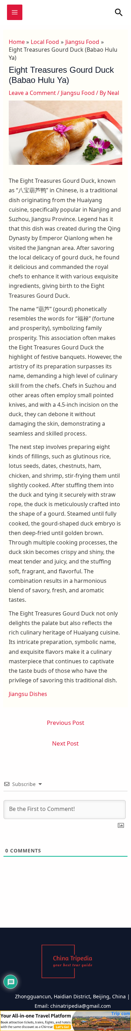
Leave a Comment (32, 93)
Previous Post (65, 723)
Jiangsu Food (78, 93)
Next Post (65, 743)
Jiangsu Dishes (28, 694)
